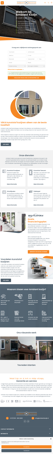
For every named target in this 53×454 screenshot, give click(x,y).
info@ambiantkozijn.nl (45, 2)
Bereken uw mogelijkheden (38, 252)
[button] (51, 439)
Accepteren (26, 446)
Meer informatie (12, 184)
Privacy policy (39, 74)
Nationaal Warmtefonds (34, 232)
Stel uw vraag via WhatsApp (52, 2)
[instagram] (28, 421)
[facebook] (25, 421)
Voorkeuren (26, 450)
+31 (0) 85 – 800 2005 (48, 2)
